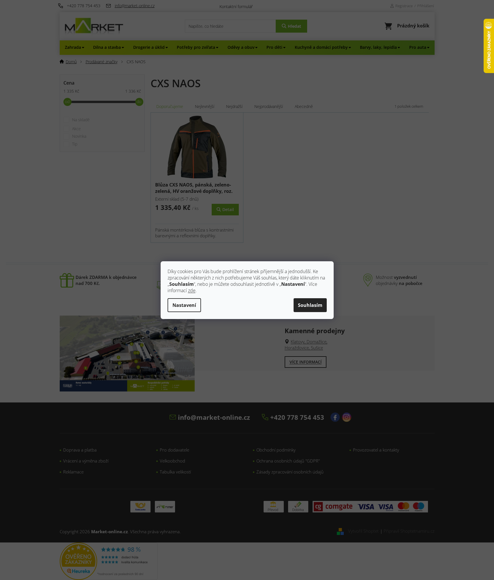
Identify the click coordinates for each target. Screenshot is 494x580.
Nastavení (184, 305)
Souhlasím (310, 305)
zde (192, 290)
